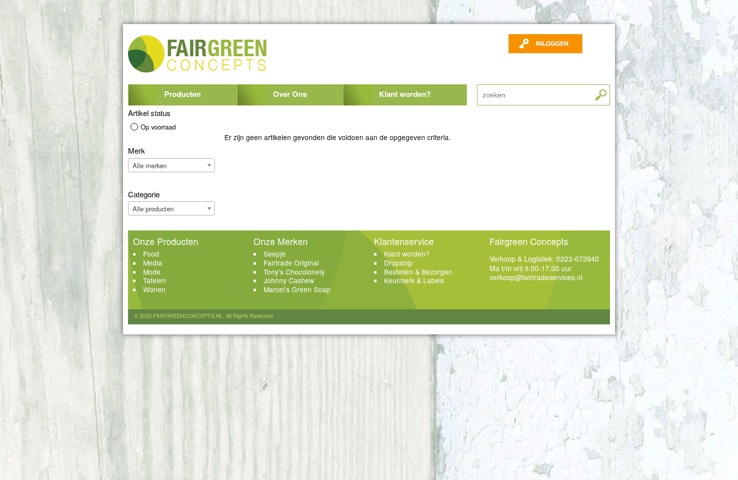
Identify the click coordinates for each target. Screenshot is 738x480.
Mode (152, 272)
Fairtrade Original (291, 263)
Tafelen (154, 280)
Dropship (398, 263)
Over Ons (290, 93)
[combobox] (171, 165)
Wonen (154, 289)
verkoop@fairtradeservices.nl (535, 277)
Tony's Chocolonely (294, 272)
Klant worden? (405, 93)
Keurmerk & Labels (414, 280)
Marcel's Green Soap (297, 289)
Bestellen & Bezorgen (418, 272)
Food (151, 254)
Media (152, 263)
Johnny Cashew (289, 280)
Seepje (275, 254)
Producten (182, 93)
